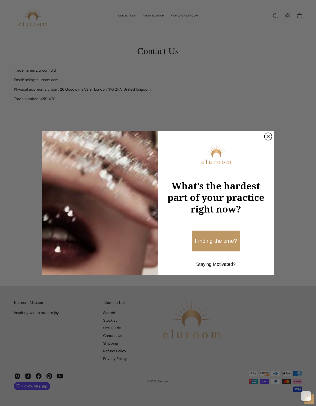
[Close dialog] (268, 136)
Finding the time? (216, 241)
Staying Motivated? (215, 264)
